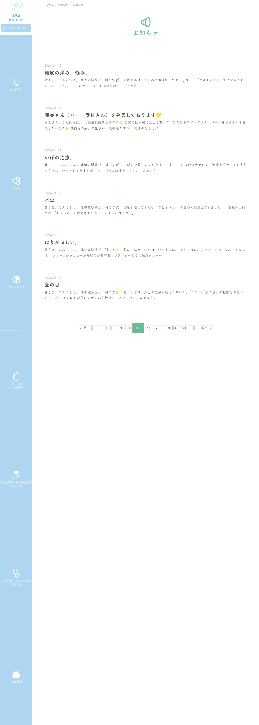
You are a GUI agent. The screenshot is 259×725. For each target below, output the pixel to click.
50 (184, 328)
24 (155, 328)
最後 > (206, 328)
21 (128, 328)
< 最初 (85, 328)
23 (148, 328)
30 (169, 328)
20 (121, 328)
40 (177, 328)
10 (107, 328)
